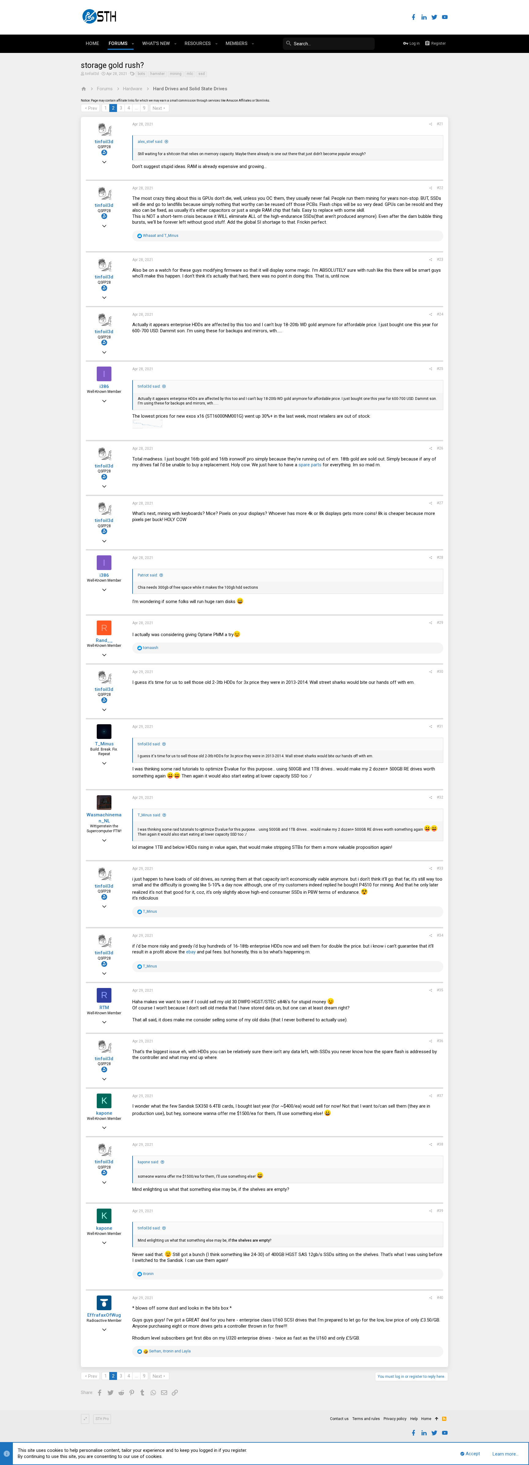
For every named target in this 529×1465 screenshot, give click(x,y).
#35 (440, 990)
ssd (201, 74)
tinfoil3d (92, 74)
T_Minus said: (149, 815)
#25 (440, 369)
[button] (133, 44)
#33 (440, 868)
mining (176, 74)
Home (426, 1419)
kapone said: (148, 1162)
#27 (440, 503)
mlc (190, 74)
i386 (104, 386)
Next (157, 108)
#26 (440, 448)
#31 (440, 726)
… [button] (136, 108)
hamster (157, 74)
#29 (440, 623)
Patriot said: (148, 575)
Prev (92, 108)
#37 (440, 1096)
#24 (440, 314)
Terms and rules (366, 1419)
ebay (191, 952)
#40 (440, 1297)
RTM (104, 1007)
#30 (440, 671)
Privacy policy (395, 1419)
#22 (440, 188)
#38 (440, 1144)
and (160, 235)
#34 (440, 935)
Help (414, 1419)
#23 (440, 259)
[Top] (436, 1419)
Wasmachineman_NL (104, 818)
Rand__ (104, 640)
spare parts (309, 465)
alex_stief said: (150, 142)
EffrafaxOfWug (104, 1315)
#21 (440, 124)
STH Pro (102, 1419)
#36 (440, 1041)
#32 (440, 797)
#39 (440, 1211)
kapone (104, 1113)
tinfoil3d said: (149, 386)
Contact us (339, 1419)
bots (141, 74)
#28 (440, 557)
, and (170, 1351)
